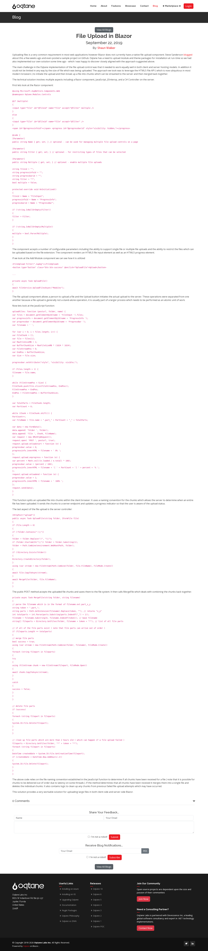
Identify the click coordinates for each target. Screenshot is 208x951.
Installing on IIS (69, 894)
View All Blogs (104, 29)
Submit (114, 837)
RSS (145, 850)
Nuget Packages (69, 910)
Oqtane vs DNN (69, 921)
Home (93, 6)
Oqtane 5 (97, 900)
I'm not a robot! (99, 836)
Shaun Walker (106, 48)
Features (116, 6)
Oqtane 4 (97, 905)
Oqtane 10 (98, 889)
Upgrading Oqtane (70, 900)
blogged (188, 54)
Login (189, 6)
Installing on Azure (70, 889)
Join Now (143, 899)
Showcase (130, 6)
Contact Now (145, 928)
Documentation (69, 905)
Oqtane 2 (97, 916)
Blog (155, 6)
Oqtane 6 (97, 894)
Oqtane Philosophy (70, 916)
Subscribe (114, 857)
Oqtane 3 (97, 910)
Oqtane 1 (97, 921)
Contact (144, 6)
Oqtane (26, 946)
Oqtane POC (98, 927)
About (104, 6)
